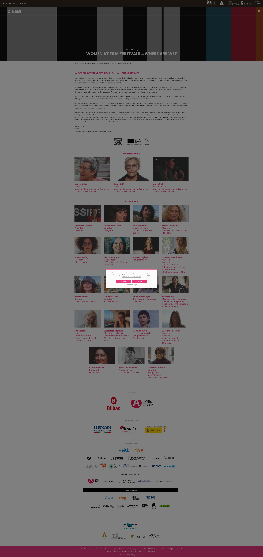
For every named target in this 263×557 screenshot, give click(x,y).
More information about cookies (136, 276)
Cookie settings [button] (131, 285)
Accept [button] (123, 281)
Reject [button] (140, 281)
